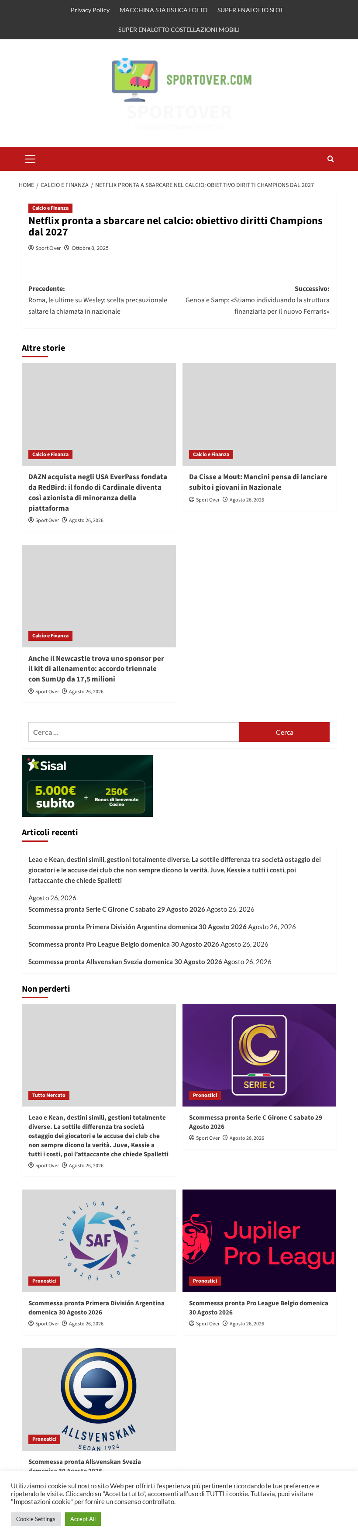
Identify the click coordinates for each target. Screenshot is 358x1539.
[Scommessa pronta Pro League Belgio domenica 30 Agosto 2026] (259, 1241)
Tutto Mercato (48, 1095)
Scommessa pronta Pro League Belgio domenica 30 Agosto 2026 (123, 944)
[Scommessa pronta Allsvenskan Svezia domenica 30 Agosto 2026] (99, 1399)
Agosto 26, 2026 (86, 520)
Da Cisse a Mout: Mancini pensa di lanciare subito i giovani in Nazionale (258, 482)
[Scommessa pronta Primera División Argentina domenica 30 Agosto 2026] (99, 1241)
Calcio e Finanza (50, 208)
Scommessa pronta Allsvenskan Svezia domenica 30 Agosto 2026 (125, 961)
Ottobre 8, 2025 (90, 248)
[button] (30, 158)
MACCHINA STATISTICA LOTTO (163, 10)
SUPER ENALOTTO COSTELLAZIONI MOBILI (179, 29)
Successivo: (258, 300)
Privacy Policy (90, 10)
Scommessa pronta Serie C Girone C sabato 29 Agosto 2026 (116, 909)
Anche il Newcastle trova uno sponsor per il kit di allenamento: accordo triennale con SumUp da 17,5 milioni (96, 669)
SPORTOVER (179, 112)
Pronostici (205, 1095)
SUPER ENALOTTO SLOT (250, 10)
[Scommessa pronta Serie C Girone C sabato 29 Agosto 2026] (259, 1055)
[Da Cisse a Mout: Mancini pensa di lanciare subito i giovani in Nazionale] (259, 414)
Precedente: (97, 300)
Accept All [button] (83, 1518)
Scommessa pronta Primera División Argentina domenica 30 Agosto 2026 (137, 926)
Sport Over (48, 248)
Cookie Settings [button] (35, 1518)
